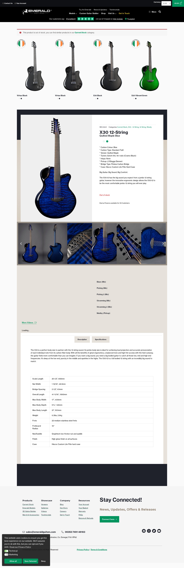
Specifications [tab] (100, 339)
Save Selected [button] (31, 561)
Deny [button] (43, 561)
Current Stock (80, 32)
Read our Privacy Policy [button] (20, 547)
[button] (6, 551)
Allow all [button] (13, 561)
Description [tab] (82, 339)
